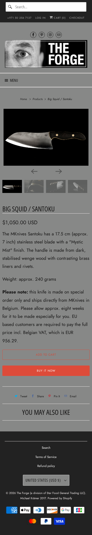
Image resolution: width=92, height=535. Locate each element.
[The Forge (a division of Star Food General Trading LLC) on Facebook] (33, 34)
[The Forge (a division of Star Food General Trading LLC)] (46, 54)
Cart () (59, 18)
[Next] (58, 171)
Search (46, 447)
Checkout (76, 18)
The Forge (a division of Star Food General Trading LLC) (51, 493)
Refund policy (46, 466)
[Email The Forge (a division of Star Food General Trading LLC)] (59, 34)
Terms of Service (46, 457)
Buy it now (46, 371)
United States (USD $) (43, 480)
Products (38, 99)
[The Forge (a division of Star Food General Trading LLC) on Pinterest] (42, 34)
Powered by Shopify (60, 498)
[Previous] (34, 171)
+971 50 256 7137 (19, 18)
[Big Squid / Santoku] (46, 137)
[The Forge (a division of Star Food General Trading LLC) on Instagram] (50, 34)
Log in (40, 18)
